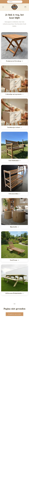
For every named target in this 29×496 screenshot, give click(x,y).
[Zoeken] (8, 1)
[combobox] (15, 2)
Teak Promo (13, 260)
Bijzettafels (13, 227)
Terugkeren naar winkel (14, 314)
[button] (3, 7)
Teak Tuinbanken (14, 160)
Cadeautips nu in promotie (13, 94)
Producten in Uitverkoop (13, 61)
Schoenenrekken (13, 194)
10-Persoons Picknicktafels (13, 293)
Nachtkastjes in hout (13, 127)
